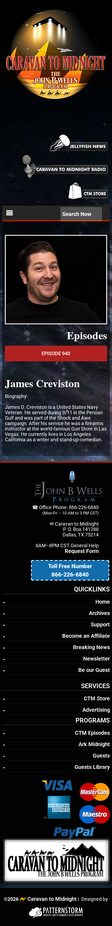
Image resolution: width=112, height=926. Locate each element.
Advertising (96, 710)
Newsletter (96, 658)
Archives (99, 613)
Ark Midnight (94, 744)
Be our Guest (94, 670)
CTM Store (97, 698)
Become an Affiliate (86, 636)
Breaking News (91, 647)
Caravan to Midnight (52, 899)
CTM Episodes (92, 733)
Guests (101, 755)
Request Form (82, 551)
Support (100, 624)
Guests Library (92, 767)
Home (102, 601)
